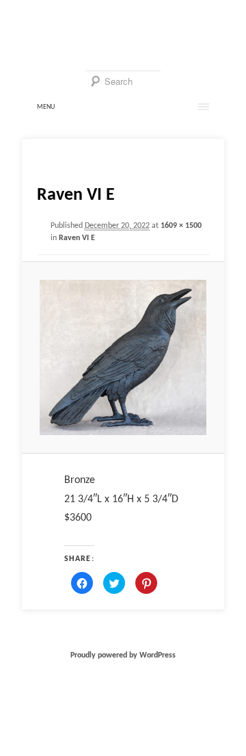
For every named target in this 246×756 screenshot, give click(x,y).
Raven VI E (77, 238)
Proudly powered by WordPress (123, 655)
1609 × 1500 (181, 226)
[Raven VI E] (123, 357)
